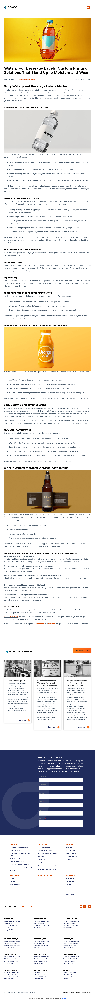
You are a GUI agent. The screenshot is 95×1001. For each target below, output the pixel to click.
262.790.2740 (68, 963)
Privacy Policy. (86, 992)
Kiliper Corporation (69, 972)
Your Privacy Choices (53, 999)
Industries (43, 845)
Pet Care (41, 863)
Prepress (69, 860)
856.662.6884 (9, 979)
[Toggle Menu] (88, 7)
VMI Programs (71, 853)
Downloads (14, 888)
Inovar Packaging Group (42, 921)
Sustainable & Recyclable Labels (21, 868)
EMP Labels (38, 972)
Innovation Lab (71, 847)
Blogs (12, 878)
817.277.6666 (8, 932)
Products (15, 845)
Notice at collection (36, 999)
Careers (68, 884)
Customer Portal (71, 856)
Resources (15, 876)
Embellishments (15, 871)
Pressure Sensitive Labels (19, 847)
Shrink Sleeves (15, 850)
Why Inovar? (70, 878)
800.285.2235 (26, 906)
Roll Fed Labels (15, 858)
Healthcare (42, 860)
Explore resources (82, 650)
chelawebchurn (27, 79)
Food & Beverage (44, 847)
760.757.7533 (38, 928)
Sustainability (45, 876)
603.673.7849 (68, 948)
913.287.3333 (67, 928)
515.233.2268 (68, 979)
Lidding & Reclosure (17, 861)
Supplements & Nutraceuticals (48, 866)
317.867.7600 (38, 979)
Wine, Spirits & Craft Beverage (48, 869)
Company (70, 876)
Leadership (70, 881)
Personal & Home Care (45, 850)
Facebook (40, 624)
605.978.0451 (38, 963)
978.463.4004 (9, 948)
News (68, 888)
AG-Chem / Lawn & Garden (47, 853)
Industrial (41, 856)
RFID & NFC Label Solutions (19, 865)
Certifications (70, 850)
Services (70, 845)
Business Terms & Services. (72, 992)
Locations (69, 891)
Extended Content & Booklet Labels (20, 854)
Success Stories (15, 884)
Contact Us (70, 894)
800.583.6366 (38, 948)
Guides (12, 881)
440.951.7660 (9, 963)
